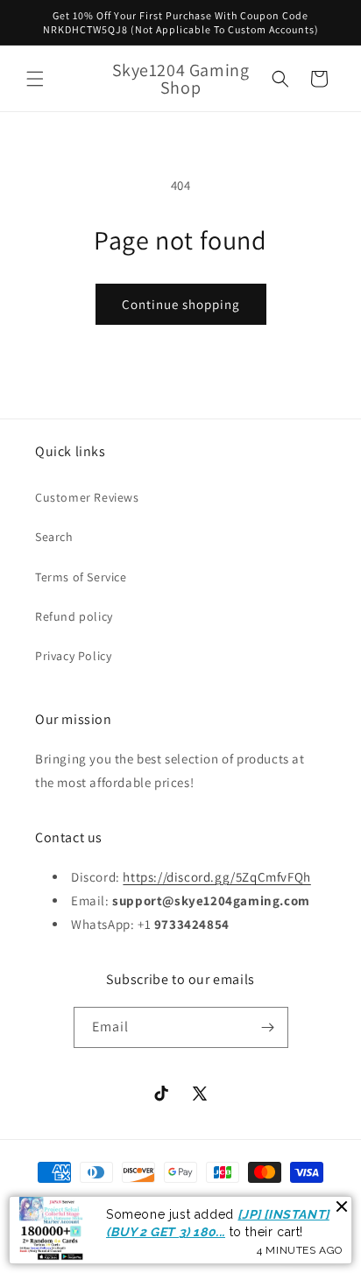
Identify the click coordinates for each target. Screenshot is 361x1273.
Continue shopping (181, 304)
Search (54, 537)
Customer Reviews (87, 497)
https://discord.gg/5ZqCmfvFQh (216, 877)
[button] (35, 79)
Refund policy (74, 616)
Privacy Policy (73, 656)
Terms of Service (81, 577)
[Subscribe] (268, 1027)
